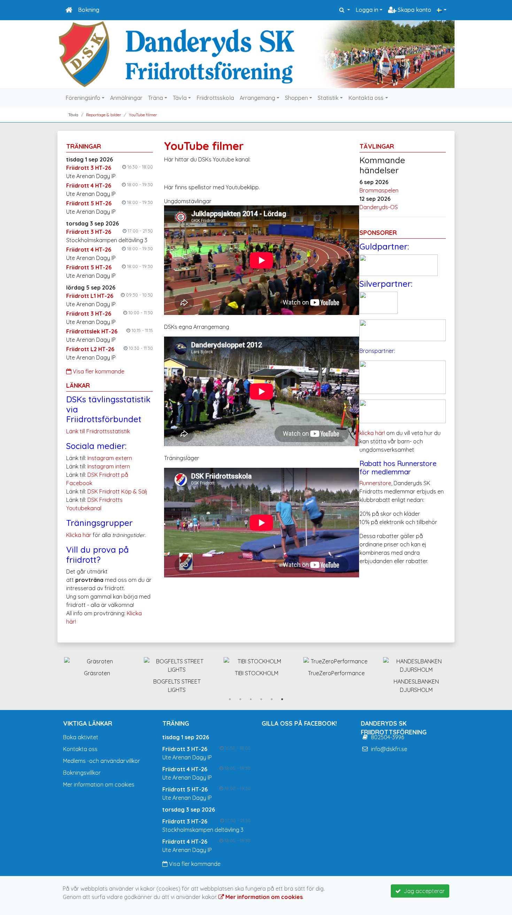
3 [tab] (250, 699)
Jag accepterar (423, 891)
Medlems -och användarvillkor (101, 760)
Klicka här (78, 534)
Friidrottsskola (215, 97)
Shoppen (296, 97)
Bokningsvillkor (82, 772)
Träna (155, 97)
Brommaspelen (378, 190)
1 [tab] (229, 699)
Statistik (328, 97)
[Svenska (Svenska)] (441, 10)
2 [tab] (240, 699)
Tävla (180, 97)
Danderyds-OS (378, 207)
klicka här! (372, 432)
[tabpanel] (97, 665)
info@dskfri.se (389, 749)
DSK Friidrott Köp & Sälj (117, 491)
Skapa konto (413, 9)
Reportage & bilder (103, 114)
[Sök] (344, 10)
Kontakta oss (365, 97)
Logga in (367, 9)
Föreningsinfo (82, 97)
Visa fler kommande (97, 371)
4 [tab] (261, 699)
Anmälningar (126, 97)
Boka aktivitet (80, 737)
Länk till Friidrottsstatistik (98, 431)
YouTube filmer (143, 114)
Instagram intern (108, 466)
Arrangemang (257, 97)
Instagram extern (109, 458)
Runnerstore (375, 483)
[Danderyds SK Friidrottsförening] (256, 54)
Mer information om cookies (98, 784)
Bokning (88, 9)
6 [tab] (282, 699)
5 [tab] (271, 699)
